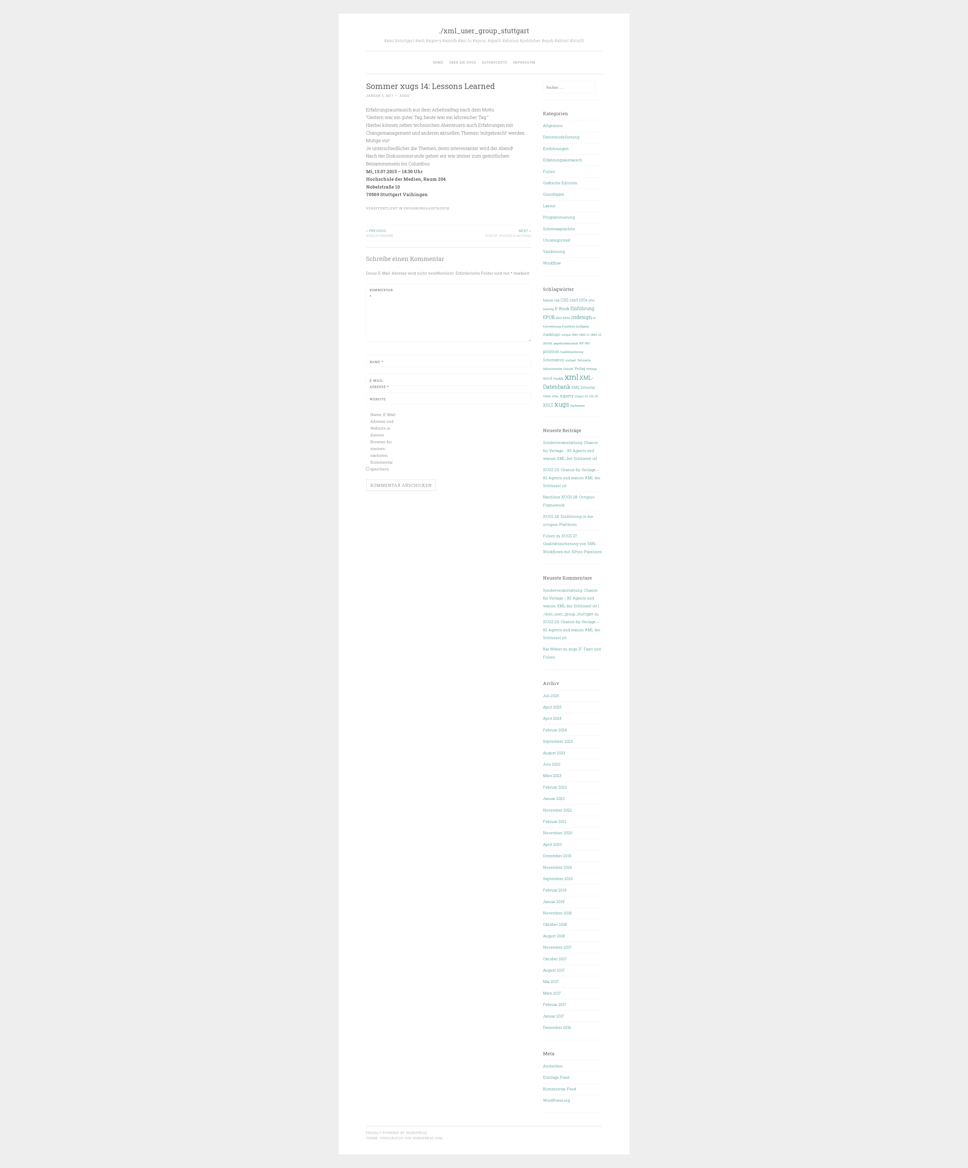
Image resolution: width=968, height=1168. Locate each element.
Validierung (554, 251)
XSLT (548, 405)
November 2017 (557, 947)
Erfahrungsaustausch (426, 208)
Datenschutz (494, 62)
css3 (573, 300)
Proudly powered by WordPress (396, 1133)
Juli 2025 (551, 695)
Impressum (524, 62)
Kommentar (381, 293)
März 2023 (552, 775)
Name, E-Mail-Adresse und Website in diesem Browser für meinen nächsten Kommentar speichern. (383, 441)
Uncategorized (556, 240)
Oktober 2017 (555, 958)
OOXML (548, 343)
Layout (549, 205)
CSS (564, 300)
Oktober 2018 (555, 924)
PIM (587, 343)
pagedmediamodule (566, 343)
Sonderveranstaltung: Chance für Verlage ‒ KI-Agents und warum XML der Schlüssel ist (570, 450)
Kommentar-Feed (559, 1088)
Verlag (579, 368)
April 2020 (552, 844)
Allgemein (553, 125)
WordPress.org (556, 1100)
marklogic (552, 334)
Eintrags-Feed (556, 1077)
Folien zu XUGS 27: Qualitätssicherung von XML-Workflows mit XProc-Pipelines (572, 543)
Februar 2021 (554, 821)
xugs (404, 96)
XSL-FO (593, 396)
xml (571, 377)
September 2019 (557, 878)
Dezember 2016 (557, 1027)
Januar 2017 (553, 1016)
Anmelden (553, 1065)
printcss (551, 351)
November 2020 (557, 832)
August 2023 (554, 752)
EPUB (549, 317)
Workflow (552, 262)
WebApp (591, 369)
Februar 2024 (555, 729)
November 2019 (557, 867)
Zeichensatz (577, 405)
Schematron (553, 360)
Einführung (582, 308)
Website (378, 399)
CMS (557, 300)
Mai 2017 (551, 981)
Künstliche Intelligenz (575, 326)
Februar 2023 (555, 787)
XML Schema (583, 387)
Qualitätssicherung (571, 352)
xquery (566, 395)
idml (559, 318)
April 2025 (552, 706)
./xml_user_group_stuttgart (484, 30)
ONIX (575, 335)
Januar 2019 (553, 901)
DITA (583, 300)
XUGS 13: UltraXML (380, 233)
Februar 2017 (554, 1004)
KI (594, 318)
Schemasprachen (559, 228)
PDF (581, 343)
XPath (547, 396)
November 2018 (557, 912)
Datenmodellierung (561, 136)
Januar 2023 (554, 798)
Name (376, 362)
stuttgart (570, 360)
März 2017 (552, 993)
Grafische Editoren (560, 182)
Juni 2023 (551, 764)
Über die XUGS (462, 62)
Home (438, 62)
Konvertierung (552, 326)
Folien (549, 171)
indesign (581, 317)
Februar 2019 (554, 889)
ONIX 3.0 (596, 335)
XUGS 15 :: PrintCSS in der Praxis (508, 233)
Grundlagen (553, 194)
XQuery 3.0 (581, 396)
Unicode (568, 369)
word (547, 378)
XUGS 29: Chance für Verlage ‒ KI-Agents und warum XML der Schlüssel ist (571, 477)
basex (548, 300)
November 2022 (557, 810)
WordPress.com (427, 1138)
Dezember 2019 (557, 855)
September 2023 (558, 741)
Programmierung (559, 217)
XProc (555, 396)
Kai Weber (552, 648)
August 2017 (554, 970)
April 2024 (552, 718)
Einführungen (556, 148)
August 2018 (554, 935)
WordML (558, 378)
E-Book (562, 308)
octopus (566, 335)
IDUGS (566, 318)
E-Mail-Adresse (379, 383)
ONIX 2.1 (584, 335)
